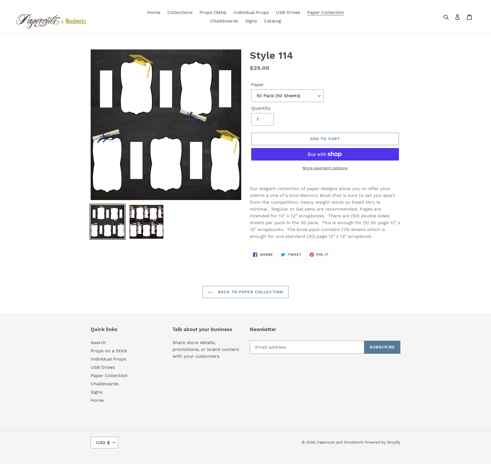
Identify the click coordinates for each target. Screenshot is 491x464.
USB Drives (103, 367)
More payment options (325, 168)
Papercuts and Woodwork (340, 442)
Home (97, 400)
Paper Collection (109, 375)
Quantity (261, 108)
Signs (96, 392)
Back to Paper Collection (250, 292)
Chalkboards (104, 383)
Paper (257, 84)
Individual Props (108, 359)
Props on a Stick (109, 350)
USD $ (103, 442)
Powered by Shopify (382, 442)
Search (98, 342)
